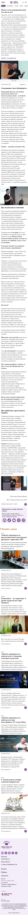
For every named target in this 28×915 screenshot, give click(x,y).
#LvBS (15, 504)
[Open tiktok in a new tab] (9, 520)
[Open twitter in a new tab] (23, 520)
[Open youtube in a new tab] (14, 520)
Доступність (4, 882)
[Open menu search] (23, 2)
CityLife (16, 5)
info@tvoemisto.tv (5, 861)
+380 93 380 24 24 (5, 859)
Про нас (3, 878)
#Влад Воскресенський (7, 504)
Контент (4, 869)
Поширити (22, 84)
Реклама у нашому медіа (7, 880)
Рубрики (4, 872)
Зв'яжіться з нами (6, 886)
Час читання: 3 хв (11, 58)
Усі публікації (10, 5)
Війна (21, 5)
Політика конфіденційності (8, 884)
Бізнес (3, 5)
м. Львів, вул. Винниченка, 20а (9, 864)
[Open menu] (26, 2)
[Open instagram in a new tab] (19, 520)
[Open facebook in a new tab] (4, 520)
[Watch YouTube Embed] (14, 483)
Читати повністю (5, 588)
